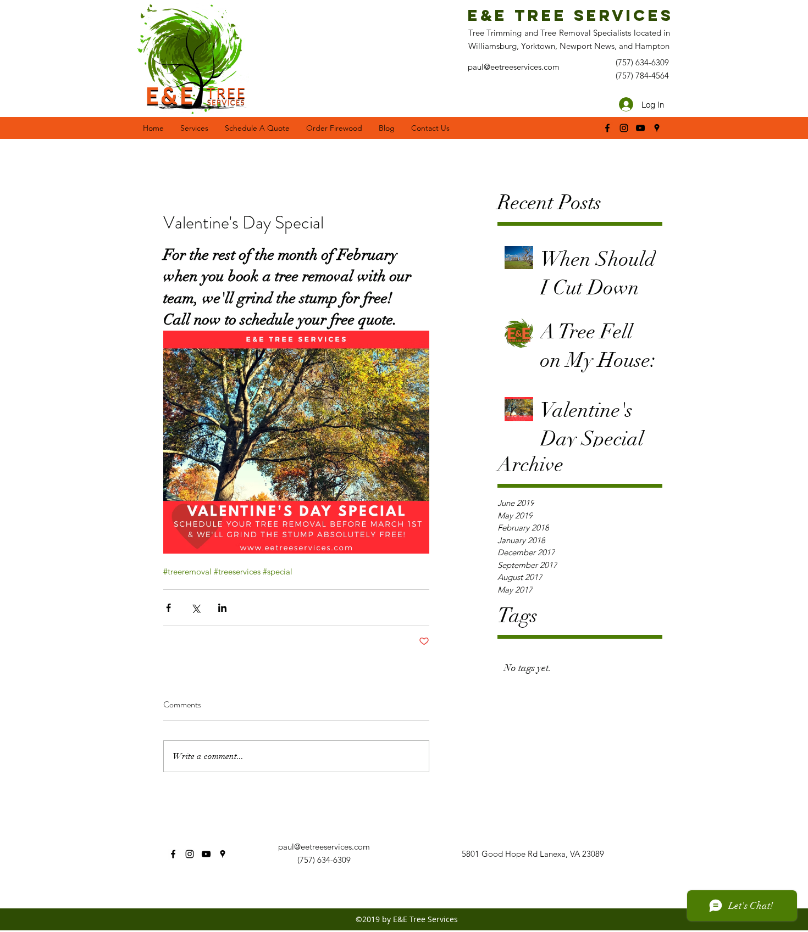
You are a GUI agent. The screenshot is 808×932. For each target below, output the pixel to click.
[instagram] (623, 127)
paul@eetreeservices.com (324, 846)
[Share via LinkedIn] (222, 607)
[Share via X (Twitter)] (195, 607)
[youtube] (640, 127)
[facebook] (607, 127)
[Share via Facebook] (168, 607)
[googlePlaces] (656, 127)
